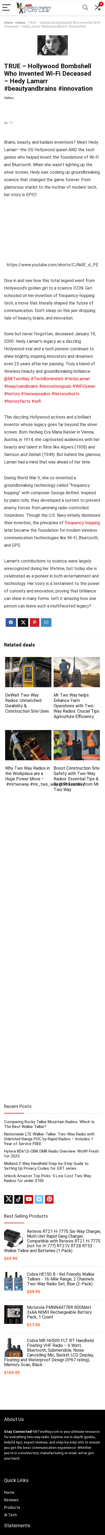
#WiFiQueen (83, 386)
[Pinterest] (49, 1199)
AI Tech (10, 1515)
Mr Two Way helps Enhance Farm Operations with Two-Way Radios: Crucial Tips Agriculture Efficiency (76, 706)
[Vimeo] (39, 1199)
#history (12, 393)
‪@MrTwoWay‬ (17, 378)
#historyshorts (65, 393)
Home (8, 23)
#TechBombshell (47, 378)
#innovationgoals (55, 386)
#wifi (36, 401)
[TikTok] (18, 1199)
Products (12, 1507)
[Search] (85, 8)
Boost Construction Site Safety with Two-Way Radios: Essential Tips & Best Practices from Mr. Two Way (77, 779)
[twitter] (8, 1199)
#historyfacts (17, 401)
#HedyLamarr (77, 378)
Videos (20, 23)
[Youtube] (28, 1199)
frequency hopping (82, 522)
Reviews (11, 1500)
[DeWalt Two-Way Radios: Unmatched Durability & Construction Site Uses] (28, 660)
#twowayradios (35, 393)
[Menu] (6, 8)
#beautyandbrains (21, 386)
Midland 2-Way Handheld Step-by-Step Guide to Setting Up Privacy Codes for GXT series (46, 1166)
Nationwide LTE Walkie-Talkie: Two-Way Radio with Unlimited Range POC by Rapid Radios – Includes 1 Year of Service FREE (49, 1139)
